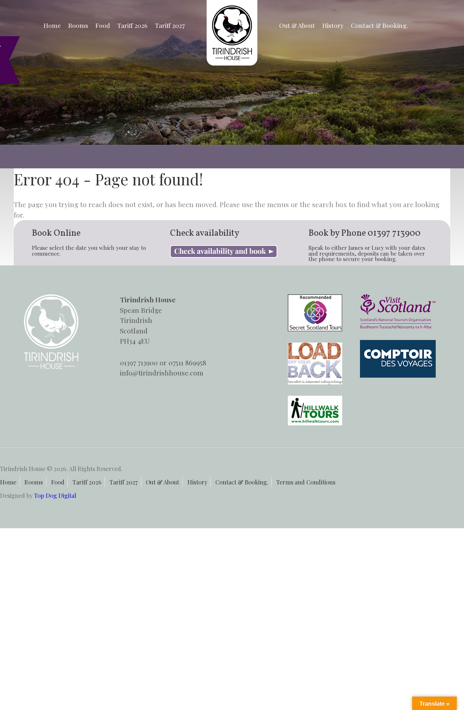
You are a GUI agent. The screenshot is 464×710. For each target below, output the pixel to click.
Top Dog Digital (55, 495)
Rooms (78, 25)
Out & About (297, 25)
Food (102, 25)
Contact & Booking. (379, 25)
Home (52, 25)
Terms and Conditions (305, 482)
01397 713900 (394, 233)
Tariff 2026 (132, 25)
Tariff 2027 (170, 25)
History (333, 25)
